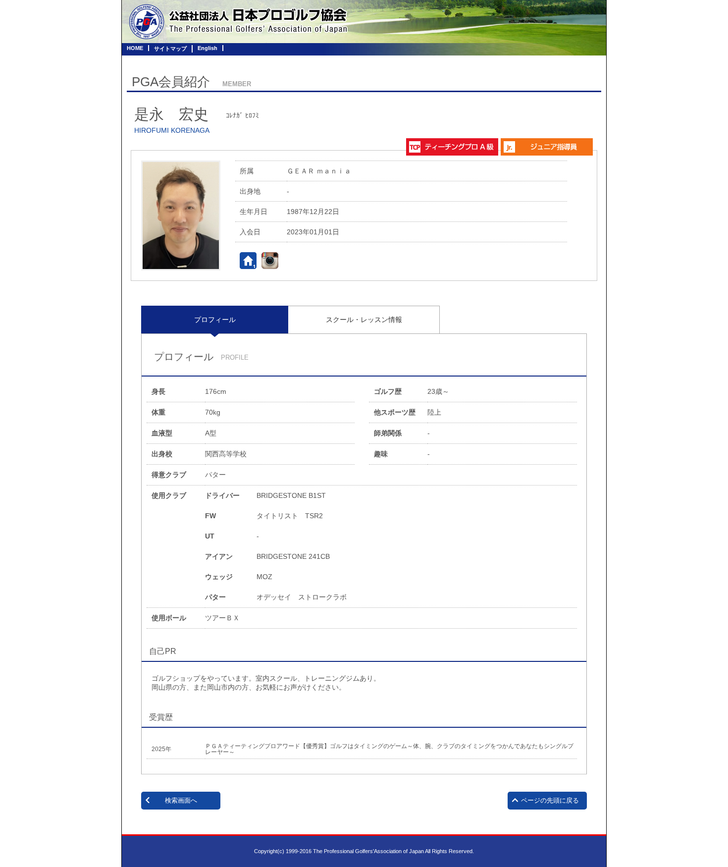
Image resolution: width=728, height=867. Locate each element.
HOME (135, 48)
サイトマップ (170, 49)
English (207, 48)
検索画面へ (181, 800)
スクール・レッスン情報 (364, 320)
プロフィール (215, 320)
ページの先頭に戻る (550, 800)
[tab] (214, 319)
